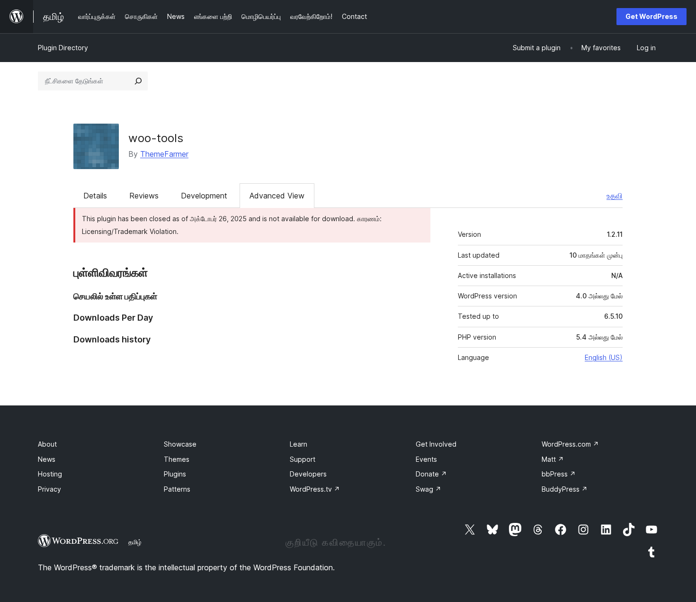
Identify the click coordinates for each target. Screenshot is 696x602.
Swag (428, 489)
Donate (431, 474)
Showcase (180, 444)
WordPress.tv (315, 489)
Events (426, 459)
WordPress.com (570, 444)
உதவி (615, 195)
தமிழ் (135, 542)
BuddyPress (565, 489)
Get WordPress (651, 16)
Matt (553, 459)
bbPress (559, 474)
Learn (298, 444)
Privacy (49, 489)
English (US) (604, 357)
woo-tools (155, 138)
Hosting (50, 474)
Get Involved (436, 444)
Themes (176, 459)
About (47, 444)
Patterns (177, 489)
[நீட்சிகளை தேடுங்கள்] (138, 81)
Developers (308, 474)
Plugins (175, 474)
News (46, 459)
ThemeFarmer (164, 154)
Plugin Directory (63, 48)
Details (95, 195)
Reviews (144, 195)
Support (302, 459)
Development (204, 195)
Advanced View (277, 195)
